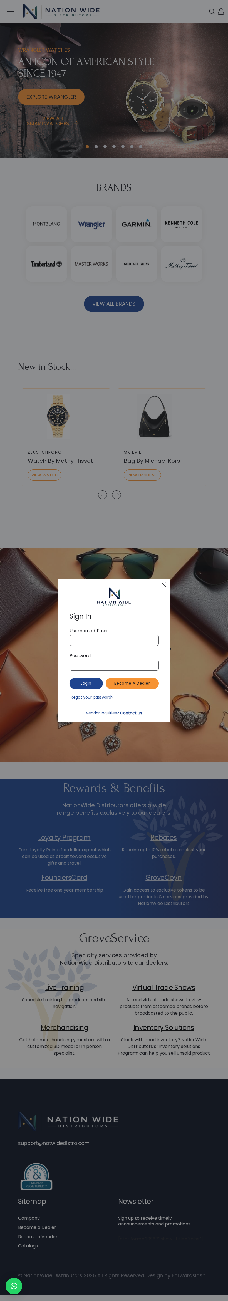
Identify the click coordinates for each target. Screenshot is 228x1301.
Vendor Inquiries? (114, 712)
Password (80, 656)
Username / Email (89, 631)
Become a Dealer (132, 683)
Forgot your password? (91, 697)
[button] (14, 1286)
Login (86, 683)
